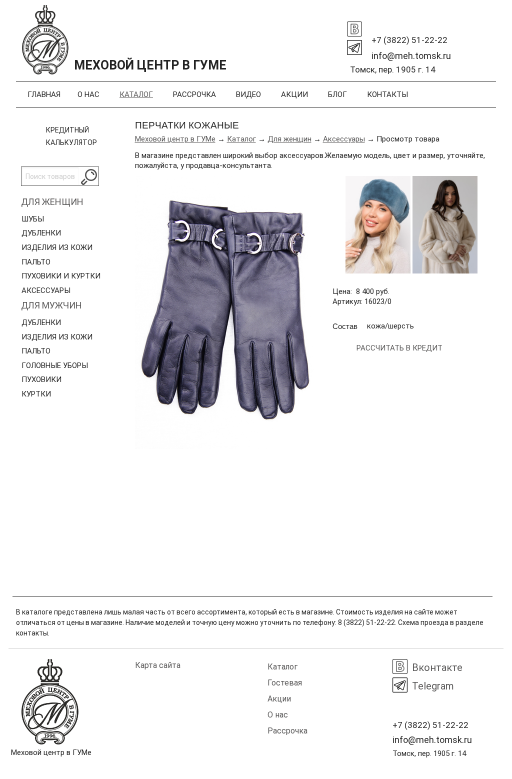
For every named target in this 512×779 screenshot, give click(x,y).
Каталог (136, 94)
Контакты (387, 94)
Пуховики (42, 379)
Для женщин (52, 201)
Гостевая (285, 683)
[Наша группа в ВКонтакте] (354, 26)
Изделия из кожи (57, 247)
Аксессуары (46, 290)
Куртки (36, 394)
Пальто (36, 262)
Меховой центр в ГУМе (175, 139)
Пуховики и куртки (61, 276)
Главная (44, 94)
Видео (248, 94)
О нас (89, 94)
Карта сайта (157, 665)
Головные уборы (55, 365)
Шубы (33, 219)
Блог (337, 94)
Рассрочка (194, 94)
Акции (294, 94)
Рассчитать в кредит (399, 348)
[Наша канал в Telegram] (354, 45)
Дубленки (41, 233)
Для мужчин (51, 305)
